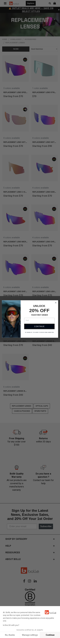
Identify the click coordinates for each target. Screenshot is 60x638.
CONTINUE (39, 326)
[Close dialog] (55, 302)
